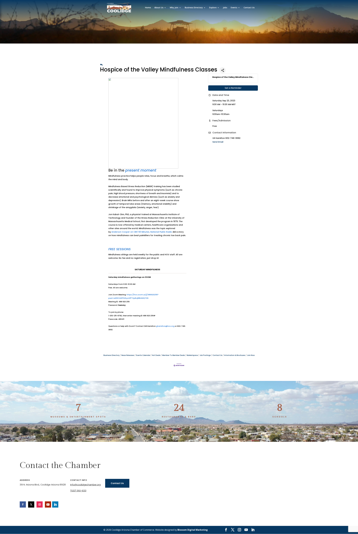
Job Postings (205, 355)
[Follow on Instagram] (39, 504)
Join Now (251, 355)
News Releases (127, 355)
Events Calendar (143, 355)
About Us (158, 8)
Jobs (225, 8)
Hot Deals (156, 355)
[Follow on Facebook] (23, 504)
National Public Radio (161, 231)
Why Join (174, 8)
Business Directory (194, 8)
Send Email (217, 141)
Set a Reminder (233, 88)
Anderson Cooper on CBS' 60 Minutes (130, 231)
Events (234, 8)
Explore (212, 8)
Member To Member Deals (173, 355)
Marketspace (192, 355)
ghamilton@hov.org (165, 326)
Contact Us (249, 8)
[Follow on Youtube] (48, 504)
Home (148, 8)
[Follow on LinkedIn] (55, 504)
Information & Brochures (234, 355)
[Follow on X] (31, 504)
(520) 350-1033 (78, 490)
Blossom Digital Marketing (192, 529)
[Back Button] (101, 65)
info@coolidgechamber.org (85, 484)
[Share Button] (222, 70)
